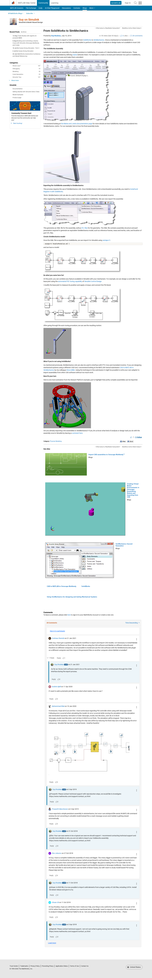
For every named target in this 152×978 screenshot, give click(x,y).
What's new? (26, 66)
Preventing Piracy (47, 966)
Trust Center (14, 966)
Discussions (66, 8)
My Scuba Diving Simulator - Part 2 (28, 48)
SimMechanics (99, 40)
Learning (54, 3)
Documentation (18, 89)
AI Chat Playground (52, 8)
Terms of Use (74, 966)
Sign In (128, 3)
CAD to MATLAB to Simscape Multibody (61, 586)
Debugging (26, 68)
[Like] (131, 437)
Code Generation (26, 74)
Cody (40, 8)
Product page (17, 97)
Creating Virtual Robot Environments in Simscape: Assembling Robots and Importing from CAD (133, 490)
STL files (84, 228)
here (69, 615)
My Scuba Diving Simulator (24, 51)
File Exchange (31, 8)
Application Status (62, 966)
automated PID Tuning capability (70, 281)
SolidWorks (87, 40)
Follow (139, 437)
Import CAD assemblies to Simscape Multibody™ (106, 454)
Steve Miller (71, 370)
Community (43, 3)
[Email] (130, 441)
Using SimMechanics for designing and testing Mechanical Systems (72, 597)
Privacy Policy (35, 966)
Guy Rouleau (56, 36)
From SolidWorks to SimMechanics (65, 30)
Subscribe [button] (29, 13)
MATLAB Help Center (27, 3)
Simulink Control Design (93, 281)
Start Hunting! (17, 123)
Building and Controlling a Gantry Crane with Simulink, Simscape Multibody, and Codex (26, 43)
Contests (76, 8)
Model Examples (18, 94)
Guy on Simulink (29, 19)
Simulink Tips (26, 77)
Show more (15, 80)
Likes (125, 36)
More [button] (91, 8)
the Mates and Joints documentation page (76, 124)
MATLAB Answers (16, 8)
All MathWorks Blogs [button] (15, 13)
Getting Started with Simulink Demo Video (26, 92)
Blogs (85, 8)
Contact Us (84, 966)
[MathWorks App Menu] (140, 3)
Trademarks (24, 966)
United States (135, 967)
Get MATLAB (116, 3)
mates (75, 55)
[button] (135, 3)
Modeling (26, 71)
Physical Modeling (56, 441)
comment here (77, 433)
